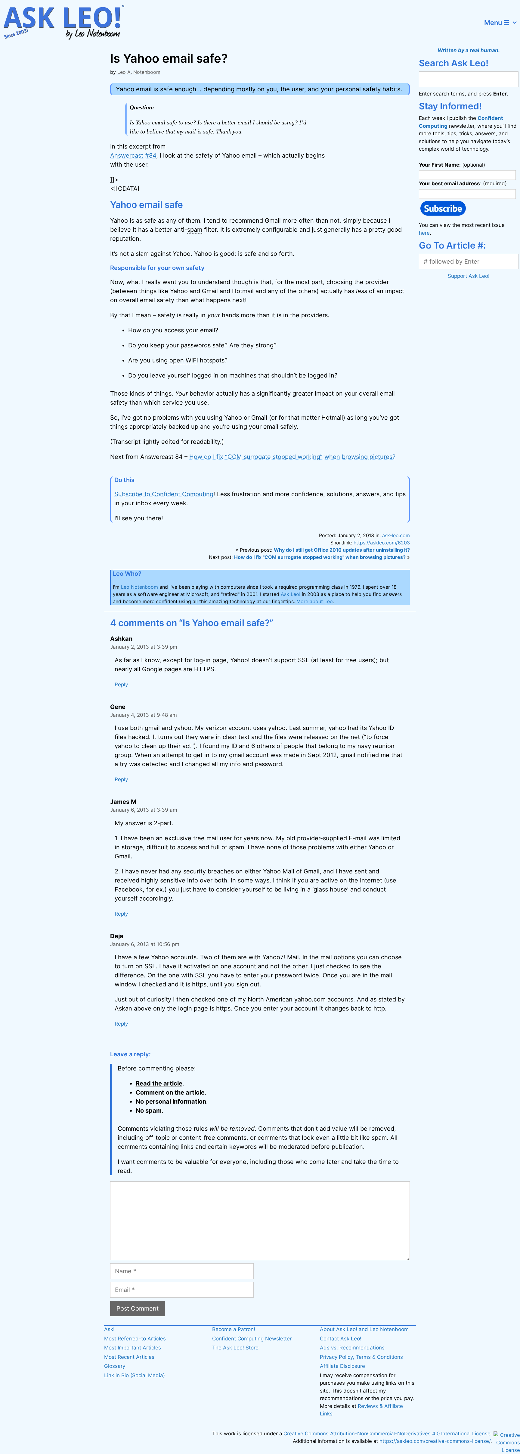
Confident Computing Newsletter (252, 1339)
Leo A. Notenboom (138, 72)
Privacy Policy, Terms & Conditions (361, 1357)
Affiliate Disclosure (342, 1366)
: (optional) (452, 165)
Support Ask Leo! (469, 276)
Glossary (114, 1366)
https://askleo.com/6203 (382, 543)
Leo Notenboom (139, 587)
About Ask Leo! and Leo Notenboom (364, 1329)
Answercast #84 (133, 155)
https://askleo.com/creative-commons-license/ (435, 1441)
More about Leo (314, 601)
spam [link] (194, 229)
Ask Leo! (290, 594)
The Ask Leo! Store (235, 1348)
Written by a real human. (469, 50)
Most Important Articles (132, 1348)
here (424, 233)
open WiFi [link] (183, 360)
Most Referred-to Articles (135, 1339)
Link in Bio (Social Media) (134, 1375)
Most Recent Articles (129, 1357)
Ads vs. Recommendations (352, 1348)
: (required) (463, 183)
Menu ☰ (496, 23)
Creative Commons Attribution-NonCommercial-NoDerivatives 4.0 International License (387, 1433)
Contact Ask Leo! (340, 1339)
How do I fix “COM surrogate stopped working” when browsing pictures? (292, 456)
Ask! (109, 1329)
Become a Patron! (233, 1329)
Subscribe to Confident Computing (163, 494)
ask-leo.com (396, 535)
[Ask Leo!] (67, 22)
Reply (121, 685)
